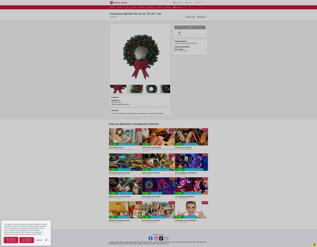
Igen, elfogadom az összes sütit (11, 240)
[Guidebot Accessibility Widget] (314, 244)
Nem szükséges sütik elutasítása (26, 240)
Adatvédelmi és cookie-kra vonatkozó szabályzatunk (19, 234)
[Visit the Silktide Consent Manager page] (46, 240)
